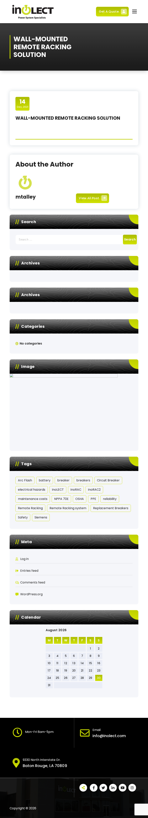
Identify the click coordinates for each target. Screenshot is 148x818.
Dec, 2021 (22, 103)
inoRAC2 (94, 489)
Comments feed (32, 582)
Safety (23, 517)
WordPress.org (31, 594)
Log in (24, 559)
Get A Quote (109, 11)
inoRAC (76, 489)
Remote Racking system (68, 508)
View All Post (89, 198)
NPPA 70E (61, 499)
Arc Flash (25, 480)
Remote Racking (30, 508)
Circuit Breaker (108, 480)
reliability (110, 499)
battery (44, 480)
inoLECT (58, 489)
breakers (83, 480)
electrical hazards (31, 489)
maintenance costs (32, 499)
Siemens (40, 517)
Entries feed (29, 570)
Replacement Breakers (110, 508)
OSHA (79, 499)
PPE (93, 499)
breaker (63, 480)
